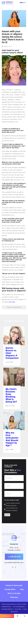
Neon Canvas (14, 611)
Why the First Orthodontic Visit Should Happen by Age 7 (12, 439)
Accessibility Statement (7, 609)
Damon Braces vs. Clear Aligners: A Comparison (12, 353)
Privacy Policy (18, 609)
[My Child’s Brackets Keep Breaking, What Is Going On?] (14, 378)
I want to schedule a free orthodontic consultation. (12, 509)
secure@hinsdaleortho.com (14, 562)
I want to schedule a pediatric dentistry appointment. (13, 504)
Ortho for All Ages (14, 593)
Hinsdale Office (10, 589)
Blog (22, 589)
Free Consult (7, 616)
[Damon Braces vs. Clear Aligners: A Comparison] (14, 337)
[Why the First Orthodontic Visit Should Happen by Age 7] (14, 422)
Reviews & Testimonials (14, 585)
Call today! (11, 302)
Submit (7, 515)
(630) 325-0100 (15, 556)
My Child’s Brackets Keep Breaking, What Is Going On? (11, 395)
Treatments (14, 597)
